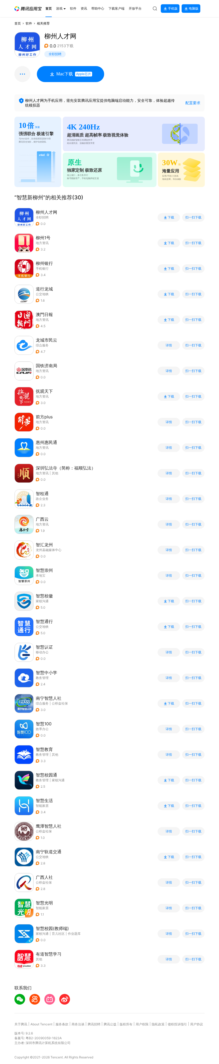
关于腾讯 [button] (20, 1024)
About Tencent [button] (41, 1024)
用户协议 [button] (196, 1024)
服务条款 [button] (62, 1024)
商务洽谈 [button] (78, 1024)
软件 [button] (29, 23)
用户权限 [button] (142, 1024)
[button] (28, 8)
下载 (171, 217)
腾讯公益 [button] (110, 1024)
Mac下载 (73, 74)
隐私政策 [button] (158, 1024)
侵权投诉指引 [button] (177, 1024)
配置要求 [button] (192, 102)
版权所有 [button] (126, 1024)
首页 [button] (17, 23)
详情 (169, 345)
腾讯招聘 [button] (94, 1024)
